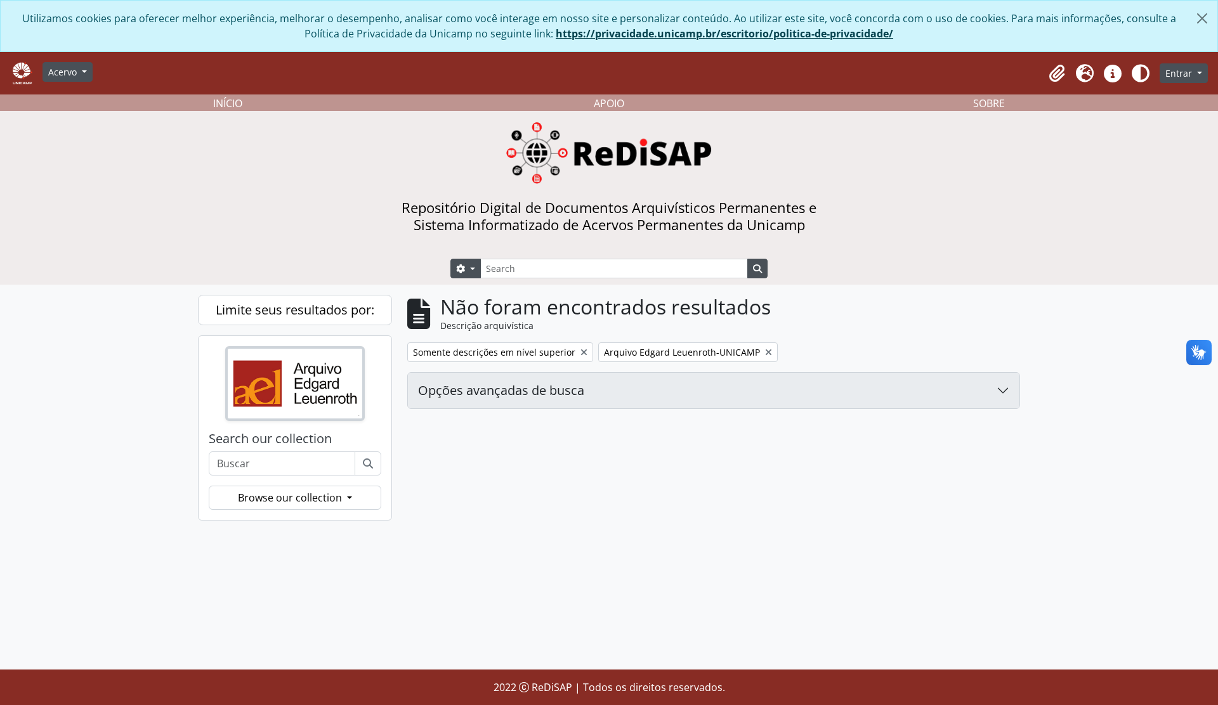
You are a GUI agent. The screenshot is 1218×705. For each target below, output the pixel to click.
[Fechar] (1202, 18)
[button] (1057, 73)
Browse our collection (291, 498)
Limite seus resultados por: (295, 309)
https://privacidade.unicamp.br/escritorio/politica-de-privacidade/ (724, 34)
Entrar (1180, 73)
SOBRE (989, 103)
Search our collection (270, 438)
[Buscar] (368, 463)
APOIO (609, 103)
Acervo (63, 72)
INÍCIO (227, 103)
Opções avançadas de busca (501, 390)
